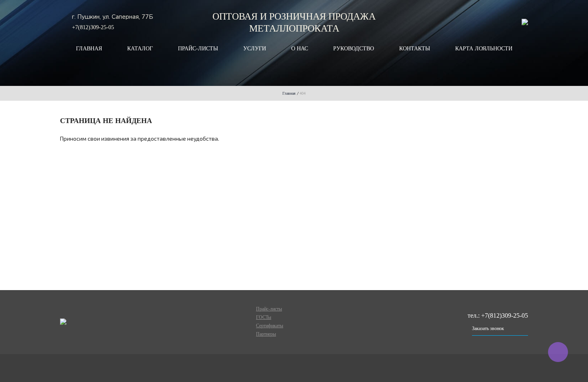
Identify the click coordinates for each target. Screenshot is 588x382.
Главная (89, 49)
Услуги (254, 49)
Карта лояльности (483, 49)
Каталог (140, 49)
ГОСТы (263, 317)
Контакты (414, 49)
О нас (299, 49)
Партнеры (266, 334)
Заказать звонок (488, 328)
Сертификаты (269, 325)
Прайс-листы (198, 49)
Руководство (353, 49)
